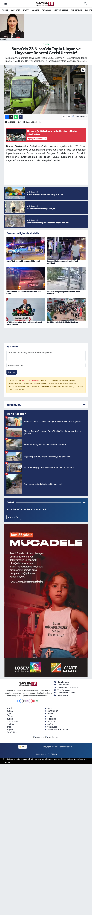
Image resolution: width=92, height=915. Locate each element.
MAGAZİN (51, 722)
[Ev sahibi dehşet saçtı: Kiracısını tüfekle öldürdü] (66, 278)
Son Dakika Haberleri (66, 693)
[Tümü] (84, 404)
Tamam (7, 762)
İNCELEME (51, 719)
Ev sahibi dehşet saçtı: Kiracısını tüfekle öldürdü (63, 293)
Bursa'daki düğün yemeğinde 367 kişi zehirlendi (62, 262)
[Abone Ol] (79, 117)
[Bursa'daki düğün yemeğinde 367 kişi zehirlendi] (66, 248)
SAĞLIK (50, 724)
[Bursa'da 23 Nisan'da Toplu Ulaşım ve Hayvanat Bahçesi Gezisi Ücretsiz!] (46, 89)
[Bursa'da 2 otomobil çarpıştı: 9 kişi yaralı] (25, 248)
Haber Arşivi (63, 695)
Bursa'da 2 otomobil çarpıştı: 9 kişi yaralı (23, 261)
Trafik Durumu (63, 685)
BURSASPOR (76, 10)
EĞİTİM (10, 716)
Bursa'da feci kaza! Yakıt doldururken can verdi (23, 293)
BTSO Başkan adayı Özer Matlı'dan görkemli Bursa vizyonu (24, 323)
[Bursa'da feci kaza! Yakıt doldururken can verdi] (25, 278)
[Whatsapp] (37, 701)
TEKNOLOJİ (52, 727)
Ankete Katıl (14, 517)
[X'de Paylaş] (11, 117)
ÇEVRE (10, 714)
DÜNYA (50, 714)
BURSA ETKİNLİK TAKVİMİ (58, 730)
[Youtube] (33, 701)
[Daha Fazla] (21, 117)
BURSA (5, 10)
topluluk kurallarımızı (31, 380)
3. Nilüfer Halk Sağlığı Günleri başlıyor (62, 322)
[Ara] (85, 3)
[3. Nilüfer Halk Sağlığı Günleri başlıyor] (66, 309)
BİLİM (49, 708)
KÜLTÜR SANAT (61, 10)
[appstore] (39, 737)
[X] (24, 701)
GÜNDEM (15, 10)
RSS (24, 747)
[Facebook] (19, 701)
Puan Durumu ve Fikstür (68, 687)
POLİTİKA (10, 724)
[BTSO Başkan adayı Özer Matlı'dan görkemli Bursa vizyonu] (25, 309)
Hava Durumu (63, 682)
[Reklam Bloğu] (46, 600)
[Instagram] (28, 701)
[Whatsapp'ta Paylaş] (16, 117)
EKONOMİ (46, 10)
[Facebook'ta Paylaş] (7, 117)
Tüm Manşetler (64, 690)
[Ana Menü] (5, 3)
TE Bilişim (52, 754)
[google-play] (52, 737)
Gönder (11, 372)
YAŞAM (35, 10)
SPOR (9, 727)
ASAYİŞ (26, 10)
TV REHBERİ (12, 732)
